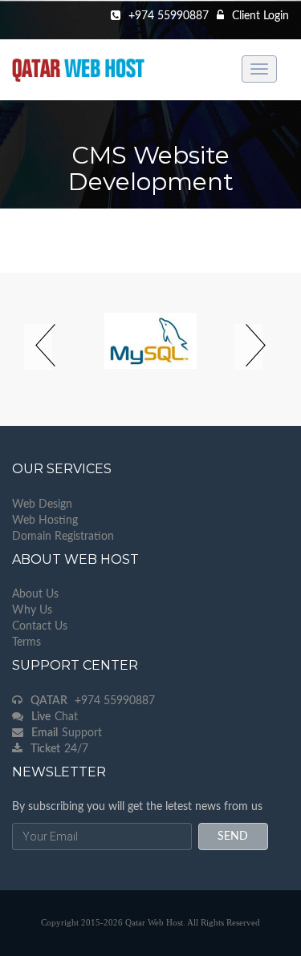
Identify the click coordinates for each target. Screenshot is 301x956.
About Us (35, 594)
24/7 (59, 749)
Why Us (32, 610)
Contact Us (39, 626)
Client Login (260, 16)
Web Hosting (45, 520)
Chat (54, 717)
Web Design (42, 504)
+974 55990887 (93, 701)
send (233, 836)
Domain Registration (63, 536)
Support (66, 733)
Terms (26, 642)
